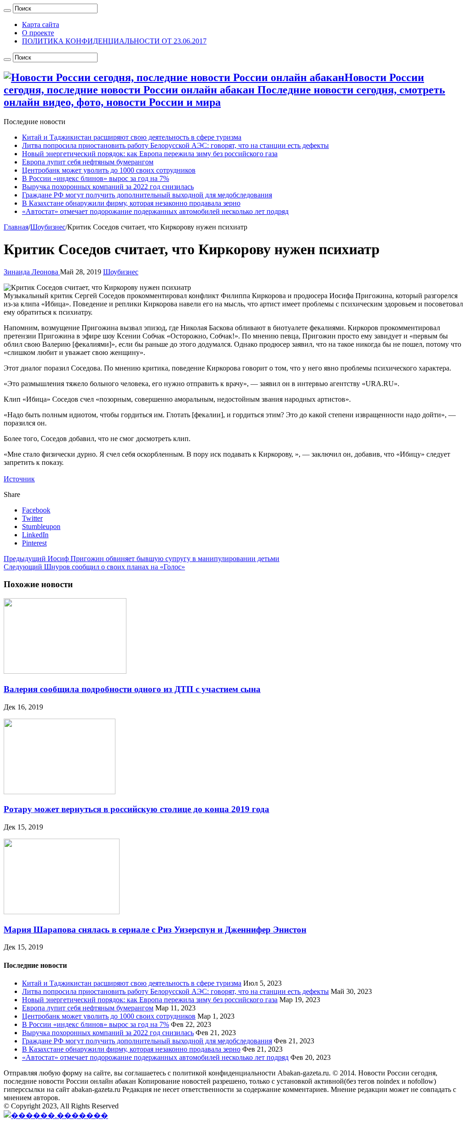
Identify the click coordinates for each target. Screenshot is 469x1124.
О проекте (38, 33)
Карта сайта (40, 24)
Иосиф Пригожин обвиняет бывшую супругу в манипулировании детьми (141, 558)
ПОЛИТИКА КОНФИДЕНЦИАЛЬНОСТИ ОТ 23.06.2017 (114, 41)
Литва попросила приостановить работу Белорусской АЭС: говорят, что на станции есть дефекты (175, 145)
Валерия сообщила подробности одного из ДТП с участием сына (132, 689)
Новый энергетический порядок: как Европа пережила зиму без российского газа (150, 154)
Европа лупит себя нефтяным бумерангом (87, 162)
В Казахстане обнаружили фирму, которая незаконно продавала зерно (131, 203)
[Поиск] (7, 10)
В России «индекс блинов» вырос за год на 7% (95, 178)
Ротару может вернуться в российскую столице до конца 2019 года (136, 809)
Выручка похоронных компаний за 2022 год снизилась (108, 187)
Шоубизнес (47, 227)
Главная (16, 227)
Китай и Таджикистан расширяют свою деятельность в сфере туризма (131, 137)
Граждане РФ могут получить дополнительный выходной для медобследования (147, 195)
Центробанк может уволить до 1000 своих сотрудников (109, 170)
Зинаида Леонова (32, 272)
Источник (19, 479)
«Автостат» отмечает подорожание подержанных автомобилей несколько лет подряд (155, 211)
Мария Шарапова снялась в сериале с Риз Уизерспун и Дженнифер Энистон (155, 929)
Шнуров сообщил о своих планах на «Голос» (94, 567)
